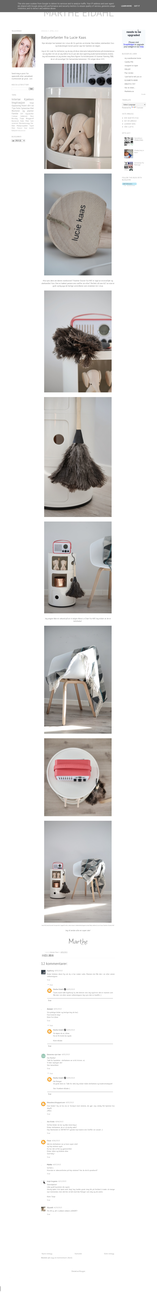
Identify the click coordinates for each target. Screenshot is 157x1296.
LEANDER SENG (130, 124)
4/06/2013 (56, 1141)
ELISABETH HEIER (131, 80)
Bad (25, 128)
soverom (15, 123)
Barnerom (15, 121)
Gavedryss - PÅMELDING (138, 139)
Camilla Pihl (129, 62)
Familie (15, 113)
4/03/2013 (59, 971)
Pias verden (129, 73)
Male (13, 128)
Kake (22, 121)
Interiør (52, 952)
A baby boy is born (139, 151)
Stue (56, 952)
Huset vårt (26, 105)
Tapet (31, 126)
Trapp (22, 118)
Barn (32, 116)
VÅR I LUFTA (128, 127)
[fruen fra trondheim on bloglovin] (129, 185)
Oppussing (16, 105)
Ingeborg (50, 971)
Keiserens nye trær (54, 1054)
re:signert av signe (131, 65)
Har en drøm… (130, 88)
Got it (137, 6)
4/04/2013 (59, 1121)
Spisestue (25, 108)
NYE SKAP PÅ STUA (131, 118)
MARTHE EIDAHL (78, 12)
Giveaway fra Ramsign (139, 164)
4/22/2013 (62, 1181)
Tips (14, 108)
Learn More (126, 6)
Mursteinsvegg (24, 123)
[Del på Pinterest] (52, 955)
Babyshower (22, 130)
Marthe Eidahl (58, 989)
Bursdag (15, 118)
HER (102, 59)
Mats (27, 121)
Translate (139, 108)
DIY (21, 114)
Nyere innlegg (47, 1254)
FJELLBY (128, 69)
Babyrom (15, 130)
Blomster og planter (23, 110)
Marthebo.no (129, 91)
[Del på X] (48, 955)
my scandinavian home (133, 58)
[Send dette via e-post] (43, 955)
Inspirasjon (18, 102)
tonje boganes (52, 1181)
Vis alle (143, 94)
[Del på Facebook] (50, 955)
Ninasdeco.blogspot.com (56, 1102)
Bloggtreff (30, 118)
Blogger (82, 1271)
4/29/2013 (58, 1207)
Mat (32, 108)
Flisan (49, 1141)
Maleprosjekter (22, 126)
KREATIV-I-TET (130, 84)
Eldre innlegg (109, 1254)
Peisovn (19, 128)
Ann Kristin (51, 1121)
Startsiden (78, 1254)
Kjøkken (29, 99)
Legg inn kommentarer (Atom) (61, 1258)
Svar (48, 980)
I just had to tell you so (133, 76)
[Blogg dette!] (45, 955)
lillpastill (50, 1207)
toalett (31, 128)
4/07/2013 (57, 1164)
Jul (33, 105)
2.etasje (14, 116)
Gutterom (23, 116)
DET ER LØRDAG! (130, 121)
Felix (18, 108)
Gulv (32, 121)
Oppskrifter (29, 114)
